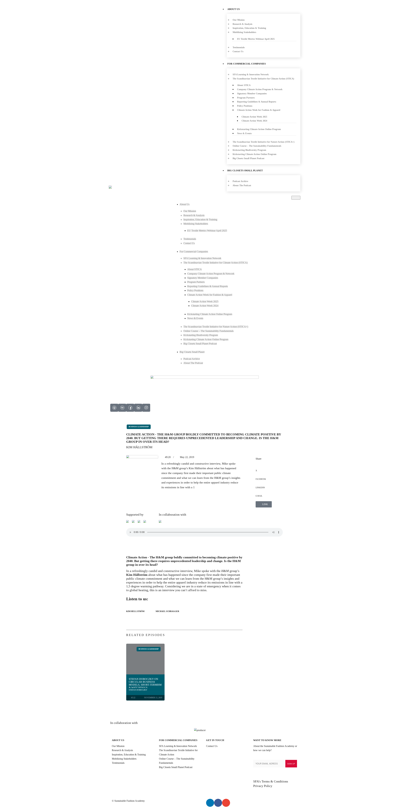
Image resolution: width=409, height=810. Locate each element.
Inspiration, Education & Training (129, 754)
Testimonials (118, 762)
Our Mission (118, 746)
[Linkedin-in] (210, 803)
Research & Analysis (122, 750)
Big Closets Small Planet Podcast (175, 767)
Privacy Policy (262, 786)
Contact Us (211, 746)
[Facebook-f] (218, 803)
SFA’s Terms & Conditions (270, 781)
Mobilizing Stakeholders (124, 758)
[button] (295, 198)
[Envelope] (226, 803)
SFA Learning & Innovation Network (178, 746)
